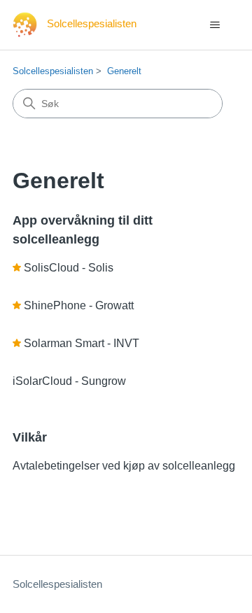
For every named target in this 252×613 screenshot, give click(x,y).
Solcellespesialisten (53, 71)
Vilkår (30, 437)
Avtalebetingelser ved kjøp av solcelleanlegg (124, 466)
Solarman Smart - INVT (81, 343)
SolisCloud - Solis (68, 268)
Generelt (124, 71)
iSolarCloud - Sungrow (69, 381)
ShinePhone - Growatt (79, 305)
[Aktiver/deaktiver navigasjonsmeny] (214, 25)
